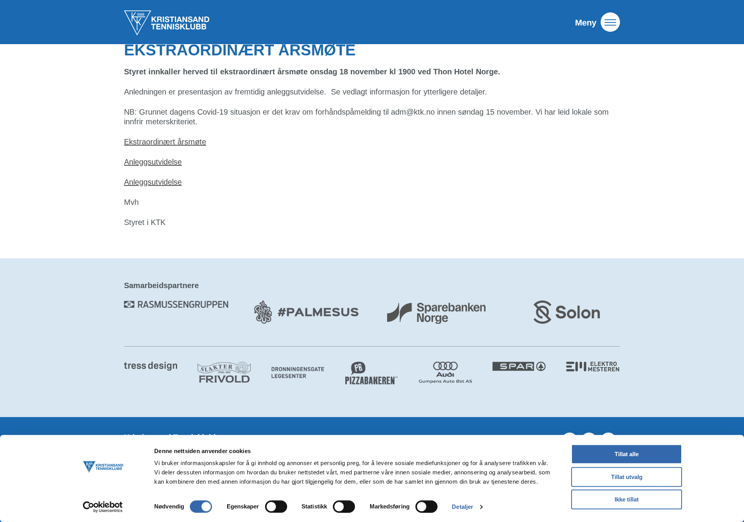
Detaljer (462, 506)
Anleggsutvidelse (153, 162)
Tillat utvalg (626, 477)
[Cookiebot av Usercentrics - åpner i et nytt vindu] (103, 507)
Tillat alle (627, 454)
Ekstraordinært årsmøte (165, 141)
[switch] (276, 506)
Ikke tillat (627, 499)
